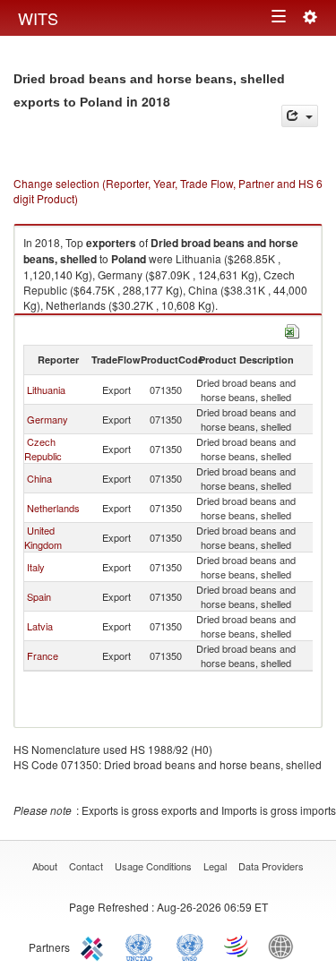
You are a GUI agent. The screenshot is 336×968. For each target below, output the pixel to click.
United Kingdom (43, 537)
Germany (47, 419)
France (42, 655)
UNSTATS (190, 946)
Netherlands (53, 508)
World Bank (285, 946)
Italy (36, 567)
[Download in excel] (292, 329)
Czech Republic (43, 448)
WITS (38, 18)
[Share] (299, 116)
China (39, 478)
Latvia (40, 626)
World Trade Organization (237, 946)
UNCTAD (142, 946)
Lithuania (46, 389)
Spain (39, 596)
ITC (95, 946)
